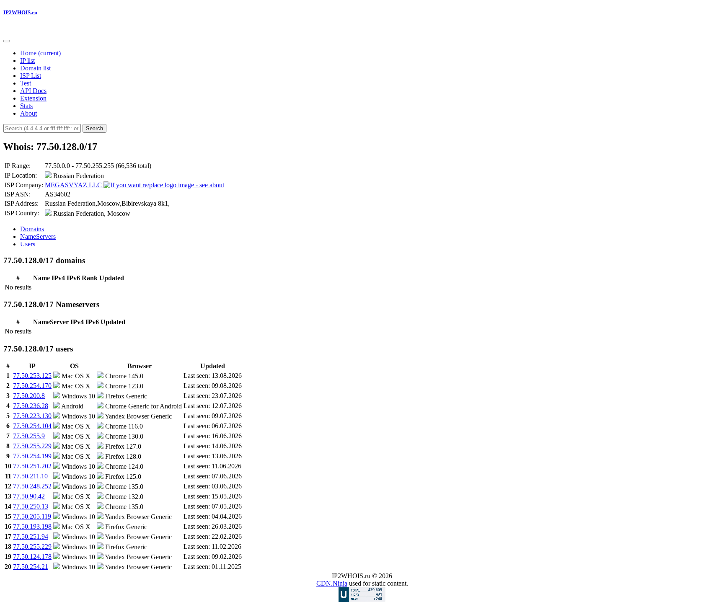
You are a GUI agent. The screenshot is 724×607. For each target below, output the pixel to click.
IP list (27, 60)
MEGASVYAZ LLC (74, 185)
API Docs (33, 90)
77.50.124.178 (32, 556)
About (28, 113)
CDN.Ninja (331, 583)
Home (40, 53)
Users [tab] (27, 244)
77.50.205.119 (32, 516)
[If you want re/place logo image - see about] (163, 185)
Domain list (35, 68)
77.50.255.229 (32, 445)
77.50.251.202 (32, 466)
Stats (26, 105)
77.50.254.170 (32, 385)
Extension (33, 98)
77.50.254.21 (30, 566)
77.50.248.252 (32, 486)
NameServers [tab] (38, 236)
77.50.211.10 (30, 476)
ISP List (30, 75)
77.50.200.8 (29, 395)
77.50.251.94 (30, 536)
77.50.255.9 (29, 435)
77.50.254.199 (32, 456)
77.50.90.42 (29, 496)
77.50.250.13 (30, 506)
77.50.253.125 (32, 375)
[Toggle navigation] (6, 41)
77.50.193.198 (32, 526)
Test (25, 83)
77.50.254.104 (32, 425)
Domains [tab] (32, 228)
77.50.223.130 (32, 415)
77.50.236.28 (30, 405)
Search (94, 128)
